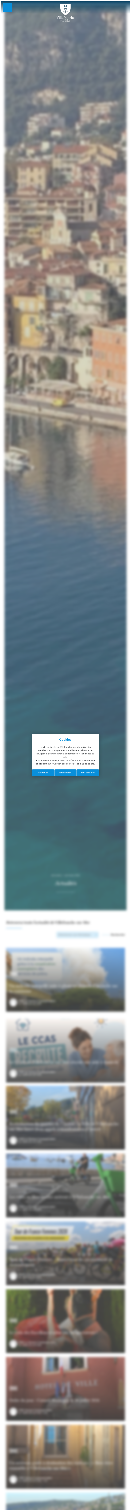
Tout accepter (88, 772)
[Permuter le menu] (7, 7)
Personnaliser (65, 772)
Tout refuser (43, 772)
